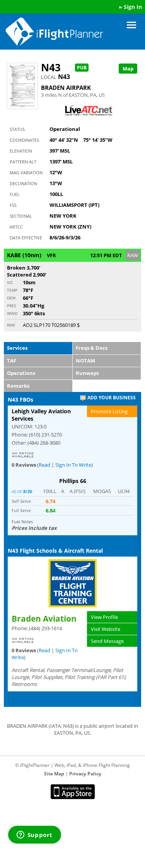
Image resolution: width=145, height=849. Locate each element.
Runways (87, 373)
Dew (11, 298)
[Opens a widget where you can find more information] (34, 835)
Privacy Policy (85, 773)
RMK (11, 325)
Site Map (54, 773)
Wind (12, 313)
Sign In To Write (73, 464)
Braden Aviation (44, 618)
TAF (11, 360)
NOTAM (85, 360)
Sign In (133, 6)
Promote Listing (109, 411)
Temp (12, 290)
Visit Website (105, 629)
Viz (10, 282)
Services (17, 347)
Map (128, 68)
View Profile (104, 617)
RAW (132, 255)
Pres (11, 305)
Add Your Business (111, 397)
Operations (21, 373)
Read (44, 464)
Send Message (107, 641)
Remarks (18, 385)
